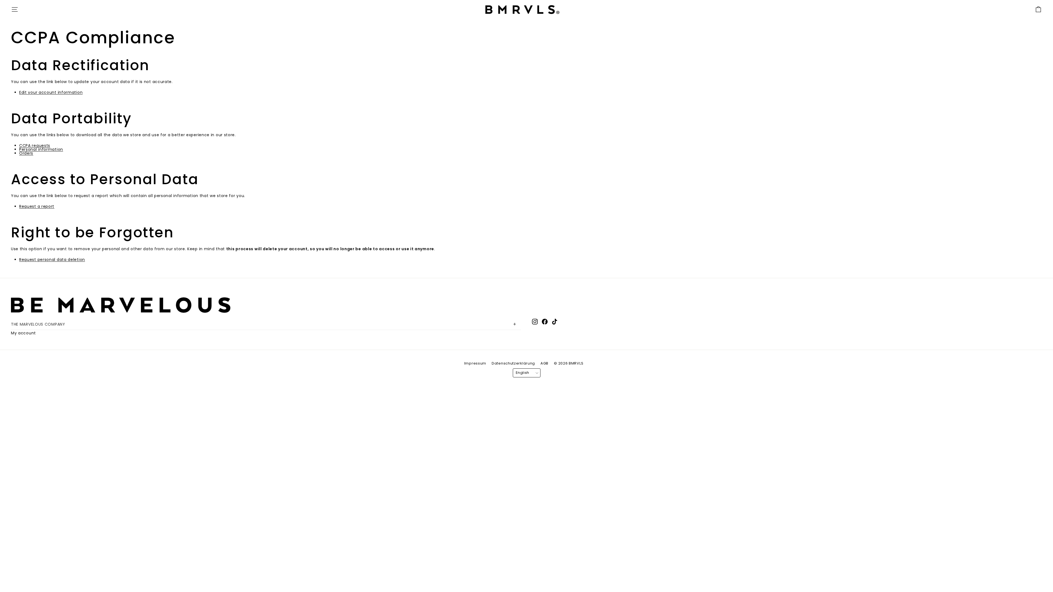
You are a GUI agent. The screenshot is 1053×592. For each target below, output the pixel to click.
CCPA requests (34, 145)
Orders (26, 153)
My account (23, 333)
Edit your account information (51, 92)
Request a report (36, 206)
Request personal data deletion (52, 259)
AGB (544, 363)
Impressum (475, 363)
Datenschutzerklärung (513, 363)
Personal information (41, 149)
